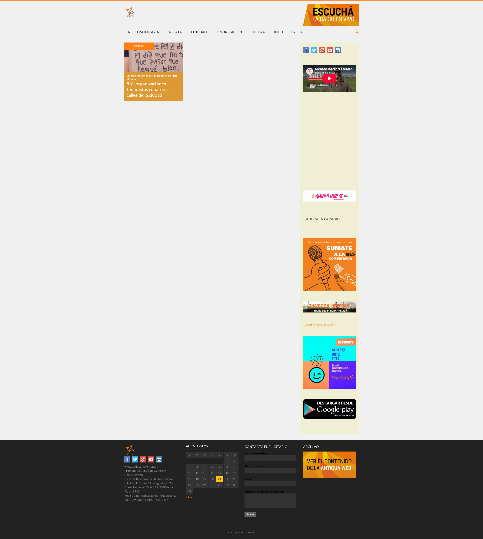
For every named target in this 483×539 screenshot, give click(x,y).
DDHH (277, 32)
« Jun (189, 497)
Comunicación (228, 32)
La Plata (174, 32)
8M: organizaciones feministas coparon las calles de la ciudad (149, 89)
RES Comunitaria (143, 32)
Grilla (297, 32)
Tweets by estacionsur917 (319, 324)
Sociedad (198, 32)
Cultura (257, 32)
